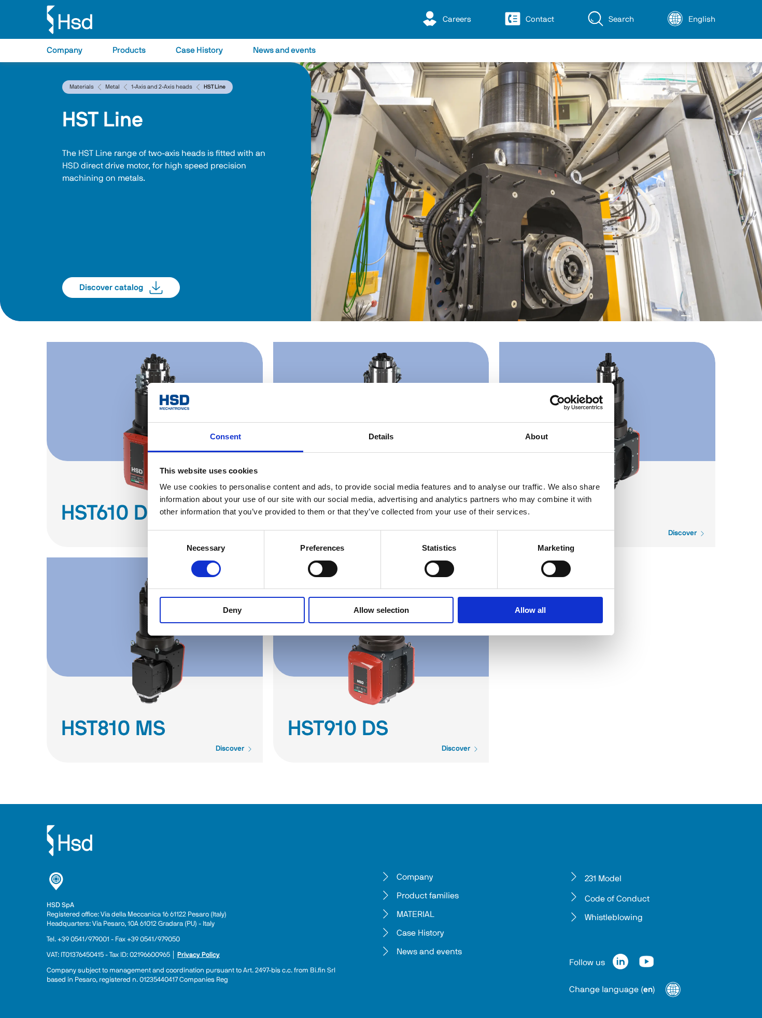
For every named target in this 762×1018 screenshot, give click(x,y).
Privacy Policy (198, 955)
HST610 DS (111, 513)
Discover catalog (111, 287)
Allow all (530, 610)
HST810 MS (113, 729)
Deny (232, 610)
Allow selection (381, 610)
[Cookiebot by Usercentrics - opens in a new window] (557, 402)
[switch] (322, 569)
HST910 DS (338, 729)
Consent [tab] (225, 436)
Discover (682, 533)
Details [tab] (381, 436)
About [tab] (536, 436)
